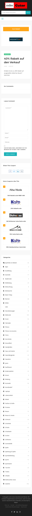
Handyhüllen (8, 347)
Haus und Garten (10, 351)
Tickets (7, 471)
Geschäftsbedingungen (21, 505)
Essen (7, 319)
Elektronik (8, 315)
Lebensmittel (9, 395)
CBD (6, 307)
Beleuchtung (8, 287)
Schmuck (7, 419)
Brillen (7, 303)
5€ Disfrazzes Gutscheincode (16, 221)
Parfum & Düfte (9, 403)
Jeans (6, 363)
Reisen (7, 411)
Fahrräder (8, 323)
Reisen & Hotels (9, 415)
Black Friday (8, 295)
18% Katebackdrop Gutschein (16, 247)
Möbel (7, 399)
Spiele (7, 447)
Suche (28, 12)
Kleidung (7, 379)
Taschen (7, 467)
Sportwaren (8, 464)
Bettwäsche (8, 291)
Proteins (7, 407)
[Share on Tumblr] (22, 171)
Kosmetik (8, 383)
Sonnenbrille (8, 443)
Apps (6, 267)
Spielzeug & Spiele (10, 451)
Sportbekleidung (9, 455)
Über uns (7, 505)
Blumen (7, 299)
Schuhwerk (8, 431)
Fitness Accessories (10, 331)
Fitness (7, 327)
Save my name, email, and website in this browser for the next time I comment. (15, 148)
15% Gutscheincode (16, 234)
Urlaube (7, 476)
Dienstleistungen (10, 311)
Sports (7, 459)
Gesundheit (8, 343)
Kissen (7, 375)
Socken (7, 435)
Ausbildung (8, 271)
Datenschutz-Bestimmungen (12, 507)
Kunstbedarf (8, 387)
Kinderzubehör (9, 371)
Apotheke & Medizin (11, 263)
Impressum (24, 507)
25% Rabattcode (16, 208)
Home (5, 66)
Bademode (8, 279)
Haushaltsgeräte (10, 355)
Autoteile (7, 275)
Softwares (8, 439)
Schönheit (8, 423)
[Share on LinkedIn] (18, 171)
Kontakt (12, 505)
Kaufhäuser (8, 367)
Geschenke (8, 339)
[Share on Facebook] (10, 171)
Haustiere (8, 359)
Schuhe (7, 427)
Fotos (7, 335)
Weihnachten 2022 (10, 480)
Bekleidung (8, 283)
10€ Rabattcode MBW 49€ (16, 195)
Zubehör (10, 66)
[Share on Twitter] (14, 171)
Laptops (7, 391)
